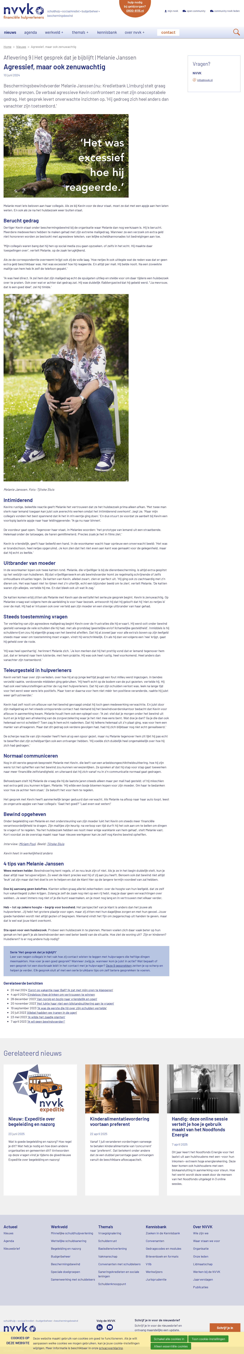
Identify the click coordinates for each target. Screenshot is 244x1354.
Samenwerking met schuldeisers (73, 1279)
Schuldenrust (107, 1241)
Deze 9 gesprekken (119, 965)
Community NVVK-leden (227, 10)
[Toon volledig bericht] (40, 1130)
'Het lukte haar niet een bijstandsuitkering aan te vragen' (75, 1003)
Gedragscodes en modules (163, 1248)
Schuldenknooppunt (112, 1284)
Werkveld (52, 32)
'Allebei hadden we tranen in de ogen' (52, 1012)
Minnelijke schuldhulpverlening (72, 1233)
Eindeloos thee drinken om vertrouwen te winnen (61, 994)
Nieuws (10, 32)
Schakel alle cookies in (169, 1339)
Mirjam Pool (27, 844)
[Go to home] (24, 12)
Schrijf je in (225, 1328)
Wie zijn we (200, 1233)
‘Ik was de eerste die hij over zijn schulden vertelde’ (72, 1008)
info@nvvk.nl (205, 80)
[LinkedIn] (99, 1327)
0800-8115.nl (135, 11)
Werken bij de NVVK (206, 1272)
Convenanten (155, 1241)
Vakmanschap (107, 1256)
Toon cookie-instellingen (208, 1339)
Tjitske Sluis (55, 844)
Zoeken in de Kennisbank (163, 1233)
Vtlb (148, 1264)
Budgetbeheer (61, 1256)
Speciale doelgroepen (65, 1272)
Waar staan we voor (206, 1241)
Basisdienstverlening (112, 1248)
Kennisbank (107, 32)
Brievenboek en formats (162, 1256)
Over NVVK (133, 32)
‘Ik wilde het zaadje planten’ (46, 1017)
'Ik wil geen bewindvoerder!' (46, 1021)
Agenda (30, 32)
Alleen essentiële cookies (171, 1346)
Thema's (78, 32)
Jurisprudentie (156, 1279)
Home (7, 47)
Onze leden (200, 1256)
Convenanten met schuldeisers (119, 1264)
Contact (168, 32)
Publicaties (200, 1287)
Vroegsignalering (109, 1233)
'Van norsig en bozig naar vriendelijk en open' (66, 999)
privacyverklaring (111, 1348)
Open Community (196, 10)
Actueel (10, 1226)
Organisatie (201, 1248)
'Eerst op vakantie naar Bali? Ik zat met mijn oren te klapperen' (70, 990)
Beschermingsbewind (65, 1264)
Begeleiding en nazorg (66, 1248)
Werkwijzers (154, 1272)
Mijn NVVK (173, 10)
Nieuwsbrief (12, 1248)
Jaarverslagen (203, 1279)
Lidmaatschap (203, 1264)
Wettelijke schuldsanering (68, 1241)
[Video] (110, 1327)
